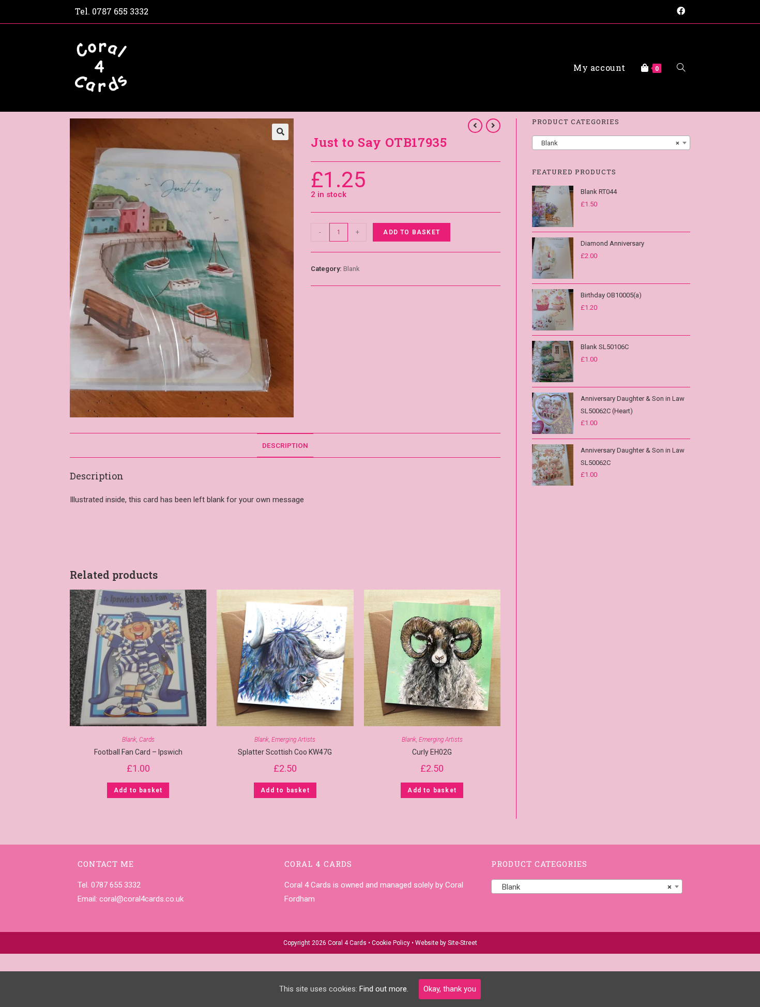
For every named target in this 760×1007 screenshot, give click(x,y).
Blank (351, 269)
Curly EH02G (432, 752)
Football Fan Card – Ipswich (138, 752)
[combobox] (611, 143)
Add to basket (411, 232)
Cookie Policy (391, 942)
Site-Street (462, 942)
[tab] (285, 445)
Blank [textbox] (608, 143)
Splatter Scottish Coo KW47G (285, 752)
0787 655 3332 (120, 11)
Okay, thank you (449, 989)
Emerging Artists (293, 739)
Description (285, 445)
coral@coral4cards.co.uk (141, 899)
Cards (147, 739)
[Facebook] (679, 11)
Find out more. (383, 989)
